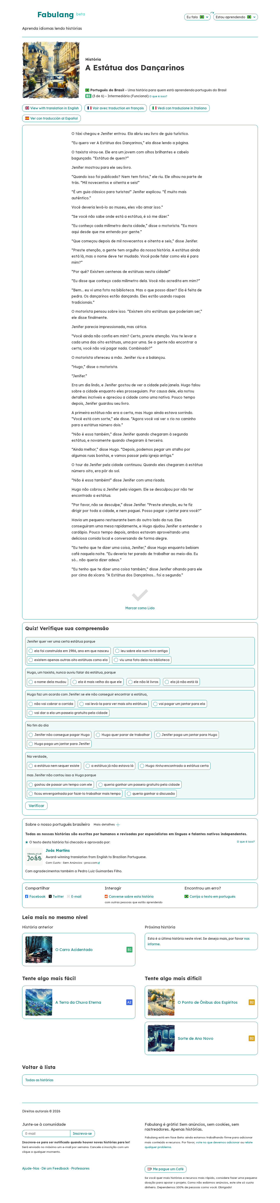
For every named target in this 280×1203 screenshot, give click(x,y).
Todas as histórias (39, 1080)
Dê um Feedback (55, 1168)
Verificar (36, 805)
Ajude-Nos (31, 1168)
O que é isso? (158, 96)
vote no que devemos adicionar (218, 1142)
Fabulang (55, 14)
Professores (80, 1168)
